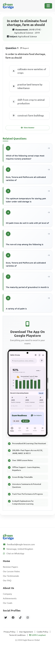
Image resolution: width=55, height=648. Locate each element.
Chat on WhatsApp (15, 553)
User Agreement (26, 632)
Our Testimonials (11, 576)
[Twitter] (5, 617)
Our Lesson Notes (11, 571)
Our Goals (7, 603)
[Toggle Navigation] (48, 6)
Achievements (10, 598)
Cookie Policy (42, 632)
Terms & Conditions (17, 635)
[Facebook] (13, 617)
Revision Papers (10, 567)
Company (7, 594)
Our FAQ (7, 580)
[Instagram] (27, 617)
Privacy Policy (9, 632)
